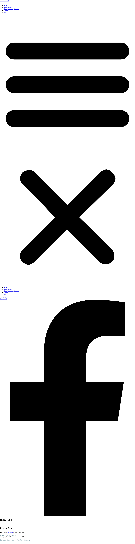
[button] (67, 150)
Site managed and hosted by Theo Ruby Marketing (15, 540)
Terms (2, 535)
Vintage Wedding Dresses (11, 9)
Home (5, 5)
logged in (10, 532)
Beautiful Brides (8, 7)
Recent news (7, 10)
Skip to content (4, 1)
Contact (6, 12)
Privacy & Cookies (10, 535)
